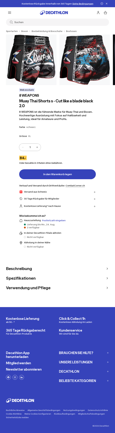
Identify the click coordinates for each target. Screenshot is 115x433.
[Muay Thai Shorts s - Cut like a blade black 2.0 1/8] (31, 60)
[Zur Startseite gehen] (54, 13)
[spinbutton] (30, 147)
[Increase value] (37, 147)
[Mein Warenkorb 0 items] (105, 12)
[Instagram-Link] (15, 377)
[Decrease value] (22, 147)
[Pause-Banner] (101, 3)
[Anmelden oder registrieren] (98, 12)
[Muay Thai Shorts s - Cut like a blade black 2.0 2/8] (84, 60)
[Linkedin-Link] (21, 377)
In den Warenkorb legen (57, 174)
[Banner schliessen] (106, 3)
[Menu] (9, 12)
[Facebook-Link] (8, 377)
